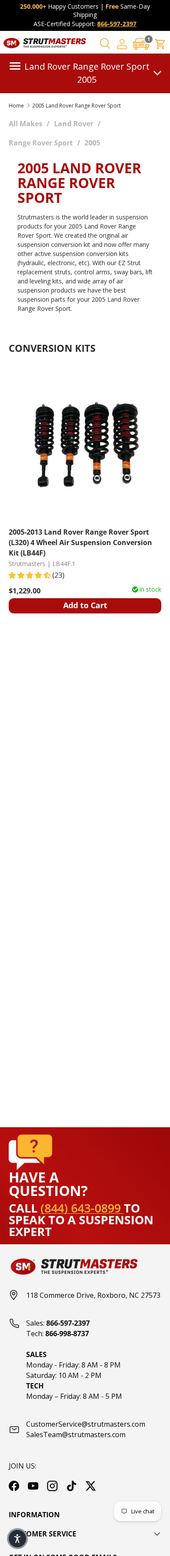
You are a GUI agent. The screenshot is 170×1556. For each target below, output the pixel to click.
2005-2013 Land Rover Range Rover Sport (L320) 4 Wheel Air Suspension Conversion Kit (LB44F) (80, 542)
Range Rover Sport (41, 143)
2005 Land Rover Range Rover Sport (76, 105)
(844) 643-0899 (82, 1208)
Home (16, 105)
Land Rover (73, 123)
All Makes (25, 123)
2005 (92, 143)
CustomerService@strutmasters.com (85, 1424)
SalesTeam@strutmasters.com (76, 1434)
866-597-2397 (116, 24)
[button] (141, 43)
